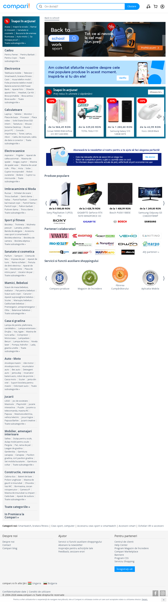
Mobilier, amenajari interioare (18, 432)
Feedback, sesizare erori (71, 551)
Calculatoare (13, 110)
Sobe (28, 168)
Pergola (8, 445)
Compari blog (9, 548)
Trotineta (19, 224)
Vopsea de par (18, 259)
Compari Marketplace (126, 551)
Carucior (27, 293)
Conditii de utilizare (40, 591)
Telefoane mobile (13, 73)
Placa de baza (11, 117)
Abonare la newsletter (70, 545)
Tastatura (17, 123)
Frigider (20, 155)
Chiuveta (29, 483)
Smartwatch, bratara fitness (18, 76)
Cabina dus (10, 476)
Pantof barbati (20, 199)
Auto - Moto (13, 359)
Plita (13, 168)
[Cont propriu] (162, 6)
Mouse (28, 123)
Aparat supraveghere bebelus (19, 297)
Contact (6, 545)
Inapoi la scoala (20, 26)
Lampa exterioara (26, 328)
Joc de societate (20, 400)
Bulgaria (52, 583)
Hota (20, 168)
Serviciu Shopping (124, 561)
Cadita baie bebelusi (14, 303)
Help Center (121, 545)
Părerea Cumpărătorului (120, 287)
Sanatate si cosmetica (19, 251)
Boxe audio (10, 99)
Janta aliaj (16, 372)
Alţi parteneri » (151, 251)
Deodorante (16, 269)
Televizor (28, 73)
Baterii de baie (25, 476)
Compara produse (59, 288)
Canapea (19, 455)
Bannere (119, 554)
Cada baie (9, 496)
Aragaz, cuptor (20, 161)
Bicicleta (8, 224)
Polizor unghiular (13, 479)
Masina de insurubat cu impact (20, 493)
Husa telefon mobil (21, 79)
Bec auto (16, 369)
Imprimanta (10, 133)
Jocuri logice (27, 417)
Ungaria (36, 583)
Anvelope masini (13, 363)
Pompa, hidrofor (20, 344)
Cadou (9, 50)
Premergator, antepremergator (20, 307)
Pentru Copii (11, 57)
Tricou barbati (11, 196)
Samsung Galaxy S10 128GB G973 (120, 130)
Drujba (8, 331)
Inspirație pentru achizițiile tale (75, 548)
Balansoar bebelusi (21, 310)
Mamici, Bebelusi (16, 283)
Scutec (8, 300)
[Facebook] (155, 593)
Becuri (8, 341)
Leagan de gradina (13, 448)
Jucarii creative (28, 420)
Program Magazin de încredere (132, 548)
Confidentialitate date (14, 591)
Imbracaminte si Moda (20, 189)
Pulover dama (11, 209)
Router (27, 127)
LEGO (7, 400)
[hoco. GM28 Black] (150, 111)
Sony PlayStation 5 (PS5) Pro (60, 212)
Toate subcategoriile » (15, 43)
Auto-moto (22, 36)
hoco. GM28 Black (150, 128)
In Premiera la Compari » (14, 515)
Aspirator (9, 155)
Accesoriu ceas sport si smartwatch (96, 525)
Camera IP (25, 489)
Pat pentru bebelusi (25, 290)
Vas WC (8, 486)
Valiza (7, 199)
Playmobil (21, 404)
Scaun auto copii (13, 293)
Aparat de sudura (25, 496)
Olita (7, 310)
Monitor (28, 114)
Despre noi (8, 541)
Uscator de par (25, 272)
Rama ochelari (18, 262)
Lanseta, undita (21, 227)
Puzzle (21, 407)
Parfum (8, 255)
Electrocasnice (15, 151)
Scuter (22, 379)
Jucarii (9, 397)
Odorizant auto (21, 386)
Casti (7, 79)
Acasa (7, 26)
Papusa (8, 414)
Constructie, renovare (20, 472)
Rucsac (8, 193)
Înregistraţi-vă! (125, 569)
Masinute (9, 404)
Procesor (24, 117)
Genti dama (26, 196)
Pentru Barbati (27, 54)
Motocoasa (10, 338)
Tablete (17, 114)
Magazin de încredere (90, 288)
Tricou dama (27, 209)
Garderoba (10, 451)
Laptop (8, 114)
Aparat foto (17, 89)
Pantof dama (29, 203)
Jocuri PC (9, 130)
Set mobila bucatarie (15, 461)
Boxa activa (27, 95)
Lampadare (23, 338)
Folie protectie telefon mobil (18, 82)
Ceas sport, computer (63, 525)
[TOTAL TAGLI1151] (89, 111)
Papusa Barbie (12, 420)
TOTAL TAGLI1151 (90, 128)
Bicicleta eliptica (22, 241)
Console (20, 130)
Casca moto (10, 379)
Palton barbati (26, 206)
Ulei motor (28, 363)
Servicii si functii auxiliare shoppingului (80, 541)
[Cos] (155, 6)
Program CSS (122, 558)
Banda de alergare (13, 231)
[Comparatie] (148, 6)
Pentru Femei (11, 54)
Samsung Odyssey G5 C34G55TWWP (150, 212)
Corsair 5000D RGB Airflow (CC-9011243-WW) (59, 130)
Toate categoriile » (17, 507)
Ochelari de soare (22, 193)
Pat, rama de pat (23, 445)
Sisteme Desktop (13, 127)
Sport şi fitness (15, 220)
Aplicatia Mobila (150, 288)
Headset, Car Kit (26, 92)
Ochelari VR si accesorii (151, 525)
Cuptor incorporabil (14, 171)
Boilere (19, 175)
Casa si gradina (15, 321)
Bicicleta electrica (13, 237)
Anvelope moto (12, 366)
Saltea (7, 438)
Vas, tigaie (18, 331)
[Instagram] (163, 593)
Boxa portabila (12, 95)
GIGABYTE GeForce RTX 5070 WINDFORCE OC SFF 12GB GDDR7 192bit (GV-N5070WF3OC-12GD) (90, 212)
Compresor (22, 335)
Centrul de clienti (124, 541)
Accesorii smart (127, 525)
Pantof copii (10, 206)
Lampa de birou (21, 341)
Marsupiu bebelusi (23, 300)
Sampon (18, 255)
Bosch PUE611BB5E (120, 210)
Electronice (12, 68)
